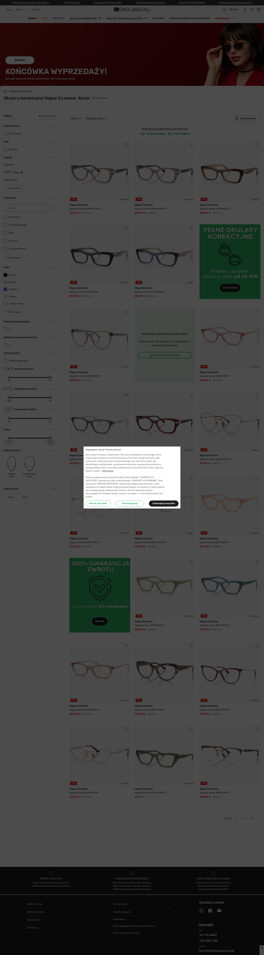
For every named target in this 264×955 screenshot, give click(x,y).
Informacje (107, 471)
